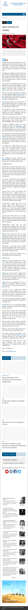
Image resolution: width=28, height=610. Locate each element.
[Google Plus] (7, 60)
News (8, 375)
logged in (12, 463)
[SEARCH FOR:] (14, 17)
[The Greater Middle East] (14, 4)
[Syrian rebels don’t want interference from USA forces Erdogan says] (14, 374)
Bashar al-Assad (21, 335)
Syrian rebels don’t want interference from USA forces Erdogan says (12, 380)
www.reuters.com (11, 351)
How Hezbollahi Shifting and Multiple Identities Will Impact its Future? (10, 522)
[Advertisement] (15, 9)
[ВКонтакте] (5, 60)
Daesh (4, 102)
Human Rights (6, 159)
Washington (19, 126)
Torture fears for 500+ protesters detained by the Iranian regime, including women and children (10, 569)
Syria (9, 33)
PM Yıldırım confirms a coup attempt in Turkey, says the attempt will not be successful (14, 446)
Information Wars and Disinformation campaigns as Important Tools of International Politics (10, 510)
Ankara (4, 90)
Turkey (12, 33)
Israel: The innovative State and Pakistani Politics (10, 559)
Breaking (4, 375)
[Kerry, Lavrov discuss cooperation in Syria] (14, 418)
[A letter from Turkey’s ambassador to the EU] (14, 397)
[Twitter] (3, 60)
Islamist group (17, 94)
